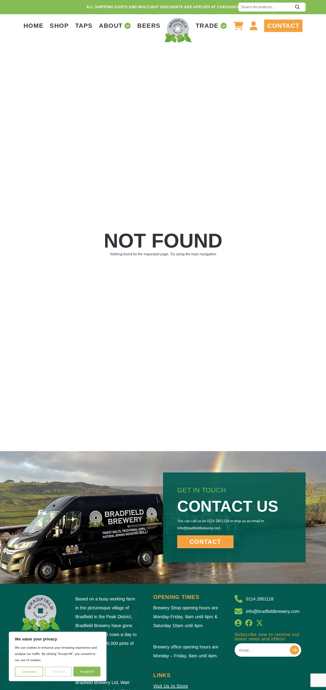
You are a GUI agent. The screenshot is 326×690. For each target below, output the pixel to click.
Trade (207, 26)
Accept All (87, 671)
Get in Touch (201, 490)
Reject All (58, 671)
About (111, 26)
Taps (84, 26)
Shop (59, 26)
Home (33, 26)
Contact (283, 26)
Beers (149, 26)
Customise (29, 671)
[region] (57, 656)
